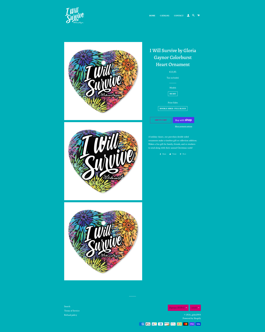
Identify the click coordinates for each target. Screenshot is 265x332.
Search (67, 306)
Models (172, 87)
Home (152, 16)
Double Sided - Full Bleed (173, 108)
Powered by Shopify (192, 318)
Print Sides (173, 102)
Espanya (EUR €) (177, 307)
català (194, 307)
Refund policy (70, 315)
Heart (173, 94)
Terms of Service (72, 310)
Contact (178, 16)
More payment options (183, 126)
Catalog (164, 16)
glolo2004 (196, 314)
